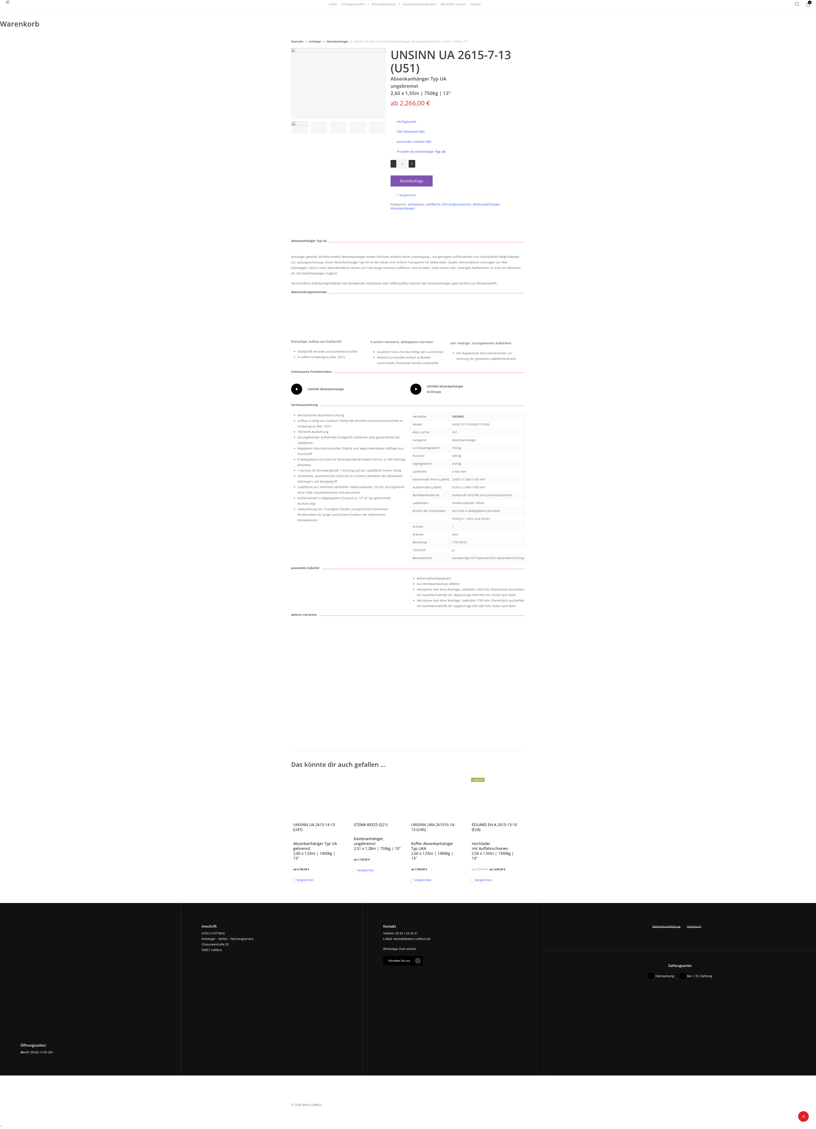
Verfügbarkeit (406, 122)
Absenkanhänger (337, 41)
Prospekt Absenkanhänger (421, 152)
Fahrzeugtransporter (456, 204)
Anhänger (315, 41)
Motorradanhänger (486, 204)
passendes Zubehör (414, 142)
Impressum (694, 926)
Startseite (297, 41)
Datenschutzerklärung (666, 926)
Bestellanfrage (411, 181)
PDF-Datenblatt (411, 132)
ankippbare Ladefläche (424, 204)
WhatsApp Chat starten (399, 949)
